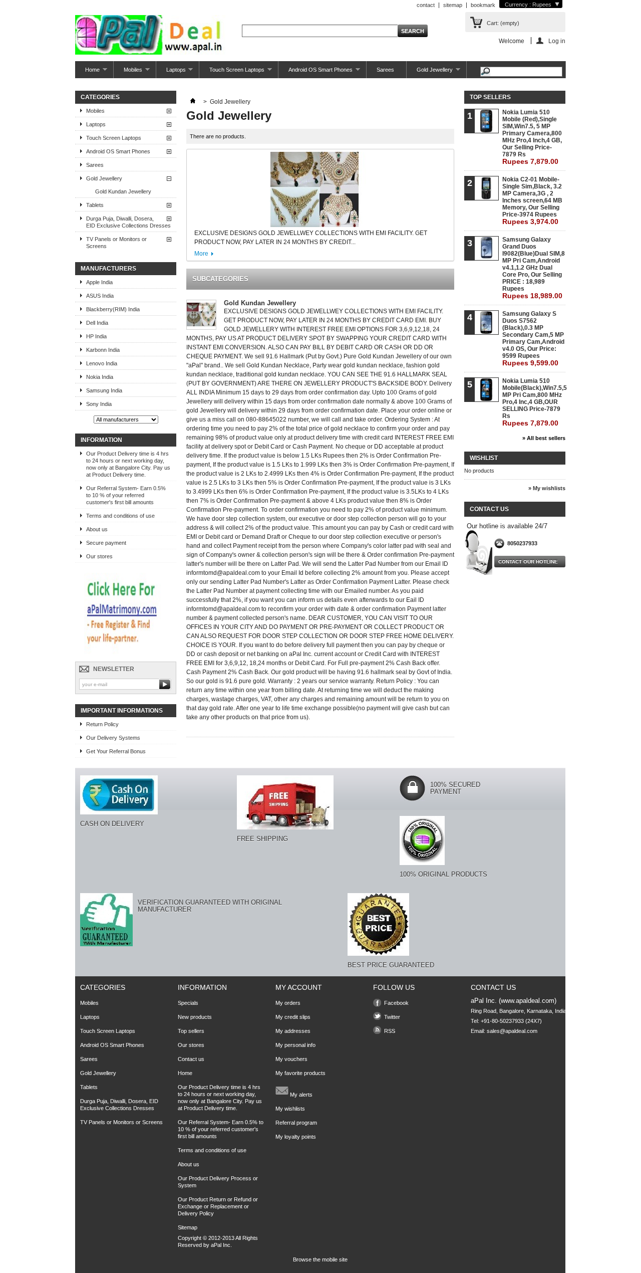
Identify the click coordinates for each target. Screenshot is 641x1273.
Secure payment (106, 543)
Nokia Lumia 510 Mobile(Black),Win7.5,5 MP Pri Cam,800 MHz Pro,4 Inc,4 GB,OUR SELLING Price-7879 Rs (533, 402)
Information (101, 440)
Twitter (392, 1017)
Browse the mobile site (320, 1259)
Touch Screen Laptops (231, 72)
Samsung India (104, 390)
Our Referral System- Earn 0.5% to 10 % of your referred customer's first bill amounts (126, 495)
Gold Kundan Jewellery (123, 191)
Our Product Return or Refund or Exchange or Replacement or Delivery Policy (218, 1206)
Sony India (99, 404)
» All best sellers (543, 438)
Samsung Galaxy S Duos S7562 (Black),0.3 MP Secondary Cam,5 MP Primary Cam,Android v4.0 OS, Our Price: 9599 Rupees (533, 338)
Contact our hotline (528, 561)
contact (426, 5)
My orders (287, 1003)
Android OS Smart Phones (315, 72)
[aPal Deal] (150, 35)
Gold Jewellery (430, 72)
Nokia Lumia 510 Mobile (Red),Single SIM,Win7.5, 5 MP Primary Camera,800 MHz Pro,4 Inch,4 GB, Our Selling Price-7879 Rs (532, 137)
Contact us (191, 1059)
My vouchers (291, 1059)
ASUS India (100, 296)
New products (195, 1017)
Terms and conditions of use (120, 516)
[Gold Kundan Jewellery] (201, 315)
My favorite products (300, 1073)
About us (97, 529)
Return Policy (102, 724)
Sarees (385, 70)
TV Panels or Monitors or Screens (116, 242)
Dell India (97, 323)
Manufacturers (108, 268)
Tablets (95, 205)
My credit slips (292, 1017)
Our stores (99, 556)
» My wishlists (546, 488)
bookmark (483, 5)
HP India (96, 336)
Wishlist (484, 458)
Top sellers (490, 97)
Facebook (396, 1003)
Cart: (503, 23)
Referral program (296, 1123)
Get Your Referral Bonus (116, 751)
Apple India (99, 282)
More (201, 253)
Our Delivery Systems (113, 738)
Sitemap (187, 1227)
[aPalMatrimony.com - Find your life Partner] (123, 653)
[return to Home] (192, 101)
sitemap (452, 5)
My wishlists (290, 1109)
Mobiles (128, 72)
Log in (556, 41)
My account (298, 987)
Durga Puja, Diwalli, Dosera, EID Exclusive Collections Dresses (128, 222)
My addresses (292, 1031)
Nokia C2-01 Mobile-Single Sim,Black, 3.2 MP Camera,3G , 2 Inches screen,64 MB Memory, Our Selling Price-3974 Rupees (532, 201)
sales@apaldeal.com (512, 1031)
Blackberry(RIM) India (113, 309)
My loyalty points (295, 1137)
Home (87, 72)
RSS (389, 1031)
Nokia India (99, 377)
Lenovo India (101, 363)
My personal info (295, 1045)
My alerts (300, 1095)
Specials (188, 1003)
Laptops (171, 72)
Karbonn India (103, 350)
